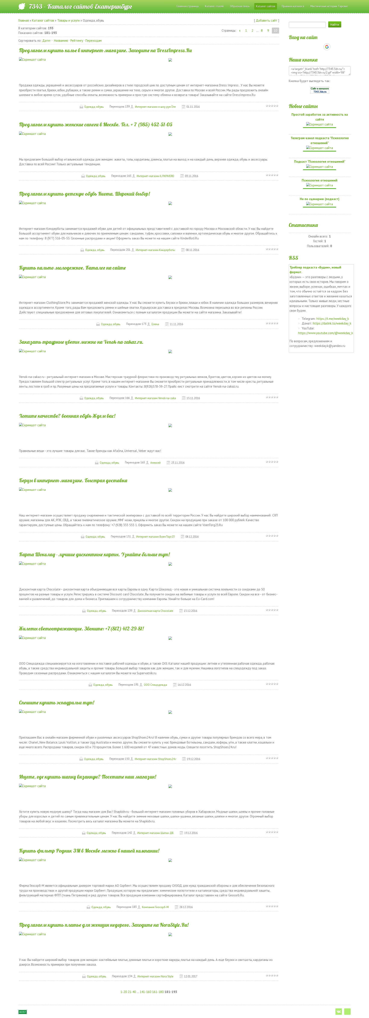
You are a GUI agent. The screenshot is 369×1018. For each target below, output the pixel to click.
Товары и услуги (68, 20)
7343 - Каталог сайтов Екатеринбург (80, 6)
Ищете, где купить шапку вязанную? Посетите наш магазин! (87, 776)
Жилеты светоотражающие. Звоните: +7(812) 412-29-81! (81, 628)
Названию (61, 40)
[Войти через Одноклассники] (334, 47)
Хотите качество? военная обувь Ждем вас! (67, 416)
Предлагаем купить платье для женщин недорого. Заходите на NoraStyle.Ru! (104, 925)
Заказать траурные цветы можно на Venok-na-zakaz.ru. (81, 342)
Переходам (93, 40)
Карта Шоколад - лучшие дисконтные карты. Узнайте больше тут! (94, 554)
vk (338, 1011)
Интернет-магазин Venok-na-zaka (155, 398)
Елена (155, 324)
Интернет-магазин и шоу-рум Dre (155, 107)
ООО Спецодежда (155, 685)
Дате (46, 40)
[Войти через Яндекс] (319, 47)
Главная (23, 20)
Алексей (155, 463)
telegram (347, 1011)
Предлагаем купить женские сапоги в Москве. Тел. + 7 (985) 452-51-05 (95, 124)
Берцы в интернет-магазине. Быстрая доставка (73, 480)
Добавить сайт (266, 20)
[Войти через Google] (327, 46)
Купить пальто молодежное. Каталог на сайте (72, 267)
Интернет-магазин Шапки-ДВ (155, 833)
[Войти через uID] (305, 47)
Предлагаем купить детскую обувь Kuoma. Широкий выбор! (84, 193)
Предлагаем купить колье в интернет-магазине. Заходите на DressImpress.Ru (105, 50)
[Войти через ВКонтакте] (312, 47)
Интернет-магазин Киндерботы (155, 250)
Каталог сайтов (43, 20)
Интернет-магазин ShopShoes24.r (155, 759)
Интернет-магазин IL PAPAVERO (155, 176)
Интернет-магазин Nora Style (155, 976)
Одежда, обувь (94, 107)
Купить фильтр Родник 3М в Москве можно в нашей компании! (89, 850)
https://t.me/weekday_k (332, 319)
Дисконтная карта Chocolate (155, 611)
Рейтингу (76, 40)
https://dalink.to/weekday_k (332, 323)
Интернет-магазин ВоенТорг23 (155, 537)
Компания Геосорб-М (155, 907)
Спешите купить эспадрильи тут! (56, 702)
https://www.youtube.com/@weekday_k (325, 333)
